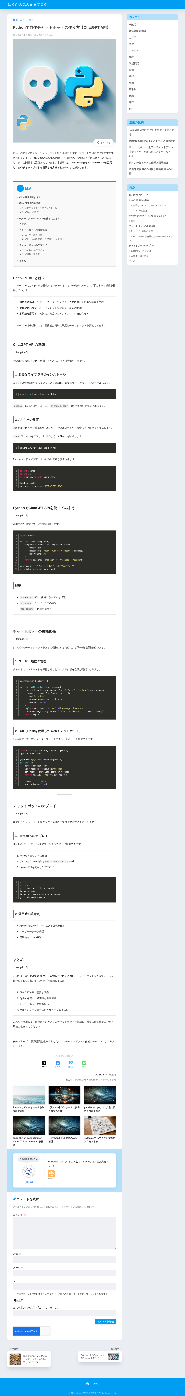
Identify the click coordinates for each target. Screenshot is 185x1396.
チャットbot (109, 1079)
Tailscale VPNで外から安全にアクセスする (151, 132)
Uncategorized (137, 31)
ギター (132, 44)
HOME (94, 1384)
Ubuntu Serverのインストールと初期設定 (152, 140)
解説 (24, 223)
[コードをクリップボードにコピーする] (112, 395)
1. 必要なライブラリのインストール (39, 208)
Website (51, 1179)
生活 (131, 82)
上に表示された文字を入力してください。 (36, 1307)
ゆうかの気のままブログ (28, 4)
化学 (131, 57)
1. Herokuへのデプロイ (33, 250)
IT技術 (112, 1074)
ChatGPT (81, 1079)
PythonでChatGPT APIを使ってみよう (39, 218)
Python (94, 1079)
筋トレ (132, 89)
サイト (16, 1281)
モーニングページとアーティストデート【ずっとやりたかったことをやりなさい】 (151, 152)
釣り (131, 108)
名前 (17, 1254)
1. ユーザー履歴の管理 (33, 235)
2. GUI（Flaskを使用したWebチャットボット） (45, 239)
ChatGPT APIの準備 (29, 203)
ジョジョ (134, 50)
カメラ (132, 37)
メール (18, 1267)
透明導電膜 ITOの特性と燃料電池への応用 (151, 171)
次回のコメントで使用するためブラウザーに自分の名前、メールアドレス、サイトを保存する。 (63, 1294)
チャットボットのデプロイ (33, 245)
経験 (131, 95)
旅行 (131, 76)
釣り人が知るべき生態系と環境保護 (148, 162)
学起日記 (134, 63)
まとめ (22, 260)
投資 (131, 70)
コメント (19, 1214)
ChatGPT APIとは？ (29, 197)
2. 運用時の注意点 (31, 254)
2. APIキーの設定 (30, 212)
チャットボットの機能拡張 (33, 229)
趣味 (131, 102)
